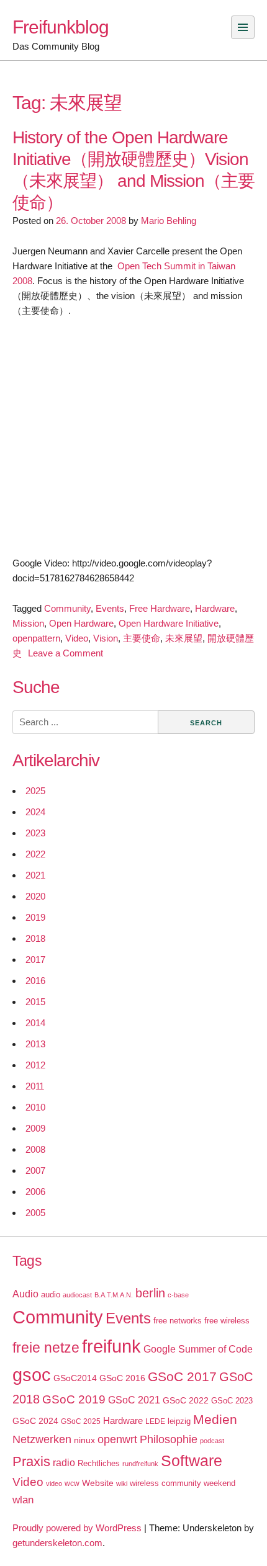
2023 (35, 833)
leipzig (179, 1421)
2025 (35, 790)
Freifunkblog (60, 27)
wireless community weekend (182, 1483)
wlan (23, 1500)
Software (191, 1460)
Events (110, 608)
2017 (35, 959)
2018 (35, 938)
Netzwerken (41, 1439)
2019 (35, 917)
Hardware (215, 608)
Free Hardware (159, 608)
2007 (35, 1170)
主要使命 (141, 638)
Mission (28, 623)
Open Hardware (81, 623)
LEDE (155, 1421)
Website (98, 1483)
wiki (121, 1483)
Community (67, 608)
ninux (84, 1440)
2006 (35, 1191)
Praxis (31, 1461)
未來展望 (183, 638)
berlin (150, 1293)
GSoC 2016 (122, 1378)
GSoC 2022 (186, 1400)
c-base (178, 1295)
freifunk (111, 1346)
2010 (35, 1107)
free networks (177, 1320)
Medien (215, 1419)
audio (50, 1294)
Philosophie (168, 1439)
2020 (35, 896)
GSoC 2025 (81, 1421)
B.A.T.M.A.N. (113, 1295)
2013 (35, 1044)
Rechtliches (99, 1463)
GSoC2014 (75, 1378)
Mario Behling (168, 220)
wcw (72, 1483)
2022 (35, 854)
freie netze (45, 1348)
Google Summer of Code (198, 1348)
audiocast (77, 1295)
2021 (35, 875)
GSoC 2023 (232, 1400)
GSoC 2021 (134, 1400)
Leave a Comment (65, 653)
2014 (35, 1023)
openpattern (36, 638)
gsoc (31, 1375)
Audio (25, 1294)
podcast (212, 1440)
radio (64, 1462)
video (54, 1483)
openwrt (117, 1439)
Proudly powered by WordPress (77, 1528)
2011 (34, 1086)
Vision (105, 638)
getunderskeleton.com (57, 1542)
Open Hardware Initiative (169, 623)
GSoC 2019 (74, 1399)
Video (76, 638)
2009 (35, 1128)
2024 (35, 812)
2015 (35, 1001)
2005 (35, 1212)
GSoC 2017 (182, 1376)
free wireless (227, 1320)
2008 (35, 1149)
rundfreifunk (140, 1463)
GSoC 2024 (35, 1421)
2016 (35, 980)
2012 (35, 1065)
